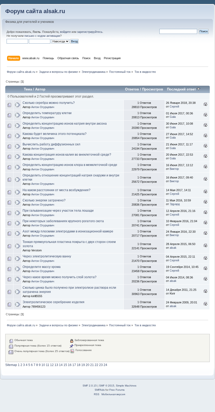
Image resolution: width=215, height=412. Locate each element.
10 (43, 365)
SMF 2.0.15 (90, 385)
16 (70, 365)
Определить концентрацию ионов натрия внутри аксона (65, 123)
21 (92, 365)
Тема (28, 89)
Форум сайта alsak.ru (35, 11)
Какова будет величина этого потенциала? (55, 134)
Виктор (174, 168)
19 (83, 365)
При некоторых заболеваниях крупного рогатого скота (63, 221)
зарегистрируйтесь (90, 31)
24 (105, 365)
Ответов (132, 89)
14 (61, 365)
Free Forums (117, 389)
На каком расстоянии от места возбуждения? (56, 190)
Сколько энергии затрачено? (44, 200)
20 (87, 365)
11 (47, 365)
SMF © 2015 (106, 385)
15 (65, 365)
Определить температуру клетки (47, 113)
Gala (173, 116)
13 (56, 365)
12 (52, 365)
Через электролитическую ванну (47, 256)
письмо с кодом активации (42, 35)
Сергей (174, 106)
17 (74, 365)
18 (78, 365)
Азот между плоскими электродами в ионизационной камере (68, 231)
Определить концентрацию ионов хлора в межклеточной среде (70, 165)
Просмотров (152, 89)
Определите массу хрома (42, 267)
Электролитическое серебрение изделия (53, 302)
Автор (40, 89)
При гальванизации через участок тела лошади (58, 210)
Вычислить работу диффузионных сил (51, 144)
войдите (65, 31)
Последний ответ (182, 89)
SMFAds (100, 389)
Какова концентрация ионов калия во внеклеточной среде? (67, 154)
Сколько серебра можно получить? (49, 103)
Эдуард (175, 204)
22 (96, 365)
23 (101, 365)
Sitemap (11, 365)
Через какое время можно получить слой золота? (59, 277)
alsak (173, 247)
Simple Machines (126, 385)
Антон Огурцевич (42, 107)
